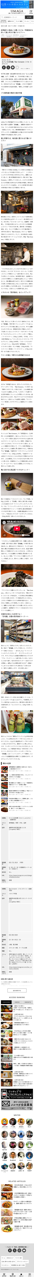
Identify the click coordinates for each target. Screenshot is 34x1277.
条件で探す (4, 1276)
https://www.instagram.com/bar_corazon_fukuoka (20, 968)
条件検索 (29, 17)
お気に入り (21, 1276)
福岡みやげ (11, 21)
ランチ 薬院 (19, 21)
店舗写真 (13, 819)
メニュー (29, 1276)
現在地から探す (13, 1276)
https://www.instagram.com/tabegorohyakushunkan (20, 876)
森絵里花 (9, 36)
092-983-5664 (13, 935)
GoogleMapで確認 (14, 829)
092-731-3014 (13, 862)
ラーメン (26, 21)
